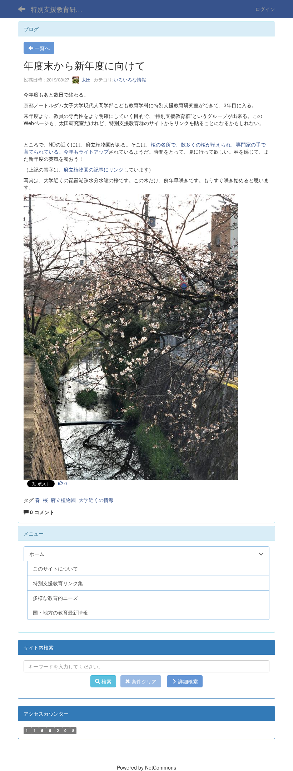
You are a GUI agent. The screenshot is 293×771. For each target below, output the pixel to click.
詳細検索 (187, 681)
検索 (105, 681)
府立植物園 (63, 499)
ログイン (265, 9)
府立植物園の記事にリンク (94, 169)
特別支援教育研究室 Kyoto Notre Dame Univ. (61, 9)
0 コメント (41, 512)
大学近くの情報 (96, 499)
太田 (85, 79)
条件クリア (143, 681)
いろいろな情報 (130, 79)
